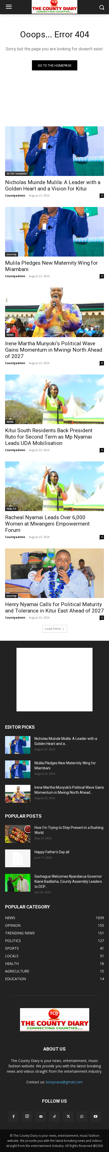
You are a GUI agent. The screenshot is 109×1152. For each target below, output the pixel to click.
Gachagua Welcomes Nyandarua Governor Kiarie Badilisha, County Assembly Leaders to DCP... (68, 881)
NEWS (10, 335)
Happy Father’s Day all (51, 852)
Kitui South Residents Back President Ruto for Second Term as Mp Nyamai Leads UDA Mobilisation (49, 436)
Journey (11, 254)
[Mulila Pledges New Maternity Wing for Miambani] (54, 232)
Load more (53, 628)
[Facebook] (13, 1117)
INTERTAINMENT (17, 173)
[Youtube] (95, 1117)
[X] (68, 1117)
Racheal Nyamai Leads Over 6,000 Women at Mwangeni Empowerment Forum (47, 523)
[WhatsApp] (82, 1117)
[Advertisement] (54, 679)
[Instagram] (27, 1116)
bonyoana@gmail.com (64, 1082)
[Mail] (41, 1117)
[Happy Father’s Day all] (17, 858)
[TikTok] (54, 1117)
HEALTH (11, 509)
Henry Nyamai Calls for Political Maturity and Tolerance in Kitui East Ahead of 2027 (54, 607)
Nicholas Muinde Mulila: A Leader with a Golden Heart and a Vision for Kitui (52, 185)
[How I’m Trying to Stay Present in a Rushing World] (17, 834)
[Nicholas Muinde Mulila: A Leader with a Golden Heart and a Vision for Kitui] (54, 151)
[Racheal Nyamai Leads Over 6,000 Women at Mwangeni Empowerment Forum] (54, 486)
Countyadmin (15, 195)
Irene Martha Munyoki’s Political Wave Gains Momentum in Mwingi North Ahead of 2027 (53, 349)
